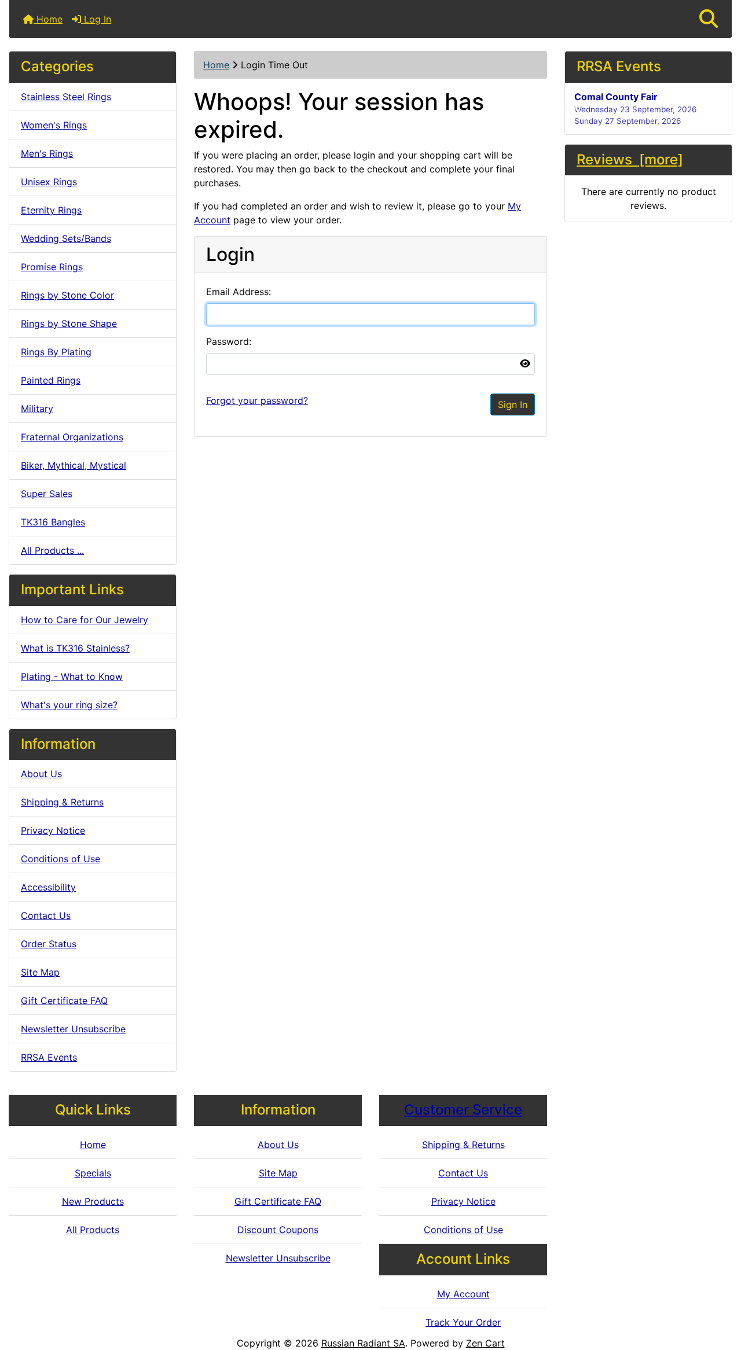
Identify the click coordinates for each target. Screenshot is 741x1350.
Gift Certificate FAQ (64, 1000)
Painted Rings (50, 380)
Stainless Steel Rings (66, 96)
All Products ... (52, 550)
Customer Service (463, 1109)
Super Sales (46, 493)
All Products (92, 1229)
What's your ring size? (69, 705)
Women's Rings (54, 125)
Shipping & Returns (62, 802)
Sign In (512, 404)
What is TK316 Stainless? (75, 648)
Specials (93, 1173)
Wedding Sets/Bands (66, 238)
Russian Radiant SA (363, 1343)
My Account (463, 1294)
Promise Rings (52, 267)
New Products (93, 1201)
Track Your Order (463, 1322)
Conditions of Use (60, 859)
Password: (228, 341)
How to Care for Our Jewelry (84, 620)
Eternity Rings (51, 210)
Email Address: (238, 291)
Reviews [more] (630, 159)
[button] (708, 19)
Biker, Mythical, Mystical (73, 465)
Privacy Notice (53, 830)
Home (48, 19)
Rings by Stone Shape (69, 323)
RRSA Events (49, 1057)
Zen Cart (485, 1343)
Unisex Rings (49, 181)
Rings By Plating (56, 352)
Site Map (40, 972)
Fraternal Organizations (72, 437)
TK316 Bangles (53, 522)
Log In (96, 19)
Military (37, 408)
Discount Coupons (277, 1229)
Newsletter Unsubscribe (73, 1029)
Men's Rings (47, 153)
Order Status (48, 944)
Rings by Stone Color (67, 295)
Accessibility (48, 887)
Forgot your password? (257, 400)
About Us (41, 773)
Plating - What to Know (72, 676)
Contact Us (46, 915)
